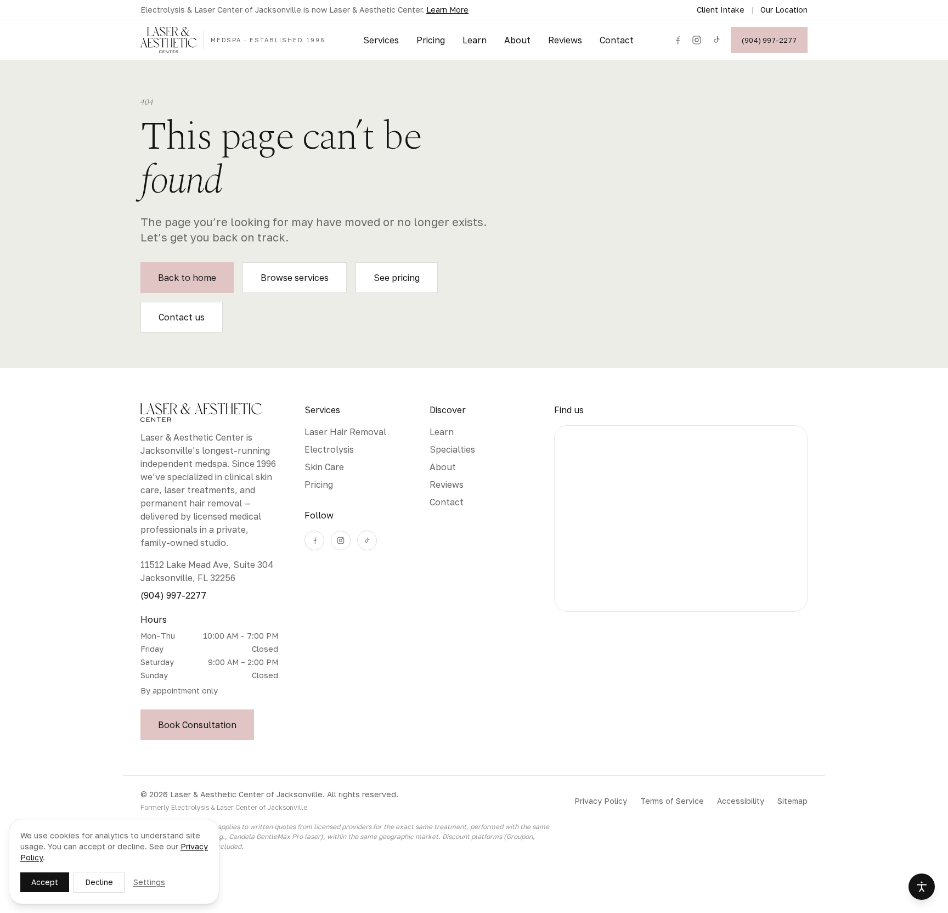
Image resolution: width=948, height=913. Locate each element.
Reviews (565, 40)
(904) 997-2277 (769, 40)
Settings (149, 882)
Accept (44, 882)
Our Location (784, 9)
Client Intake (720, 9)
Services (381, 40)
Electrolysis (329, 449)
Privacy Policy (600, 800)
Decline (99, 882)
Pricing (430, 40)
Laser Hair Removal (345, 431)
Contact (617, 40)
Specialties (452, 449)
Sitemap (792, 800)
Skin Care (324, 466)
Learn (474, 40)
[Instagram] (696, 40)
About (517, 40)
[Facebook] (677, 40)
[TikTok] (716, 40)
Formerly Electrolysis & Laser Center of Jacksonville (223, 807)
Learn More (447, 9)
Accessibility (740, 800)
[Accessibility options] (922, 886)
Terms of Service (672, 800)
